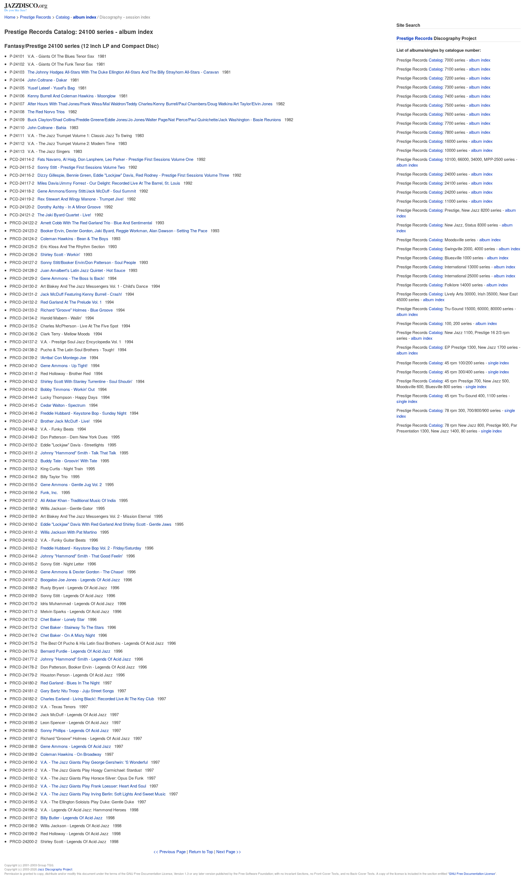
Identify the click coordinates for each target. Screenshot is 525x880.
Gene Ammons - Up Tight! (64, 365)
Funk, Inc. (49, 492)
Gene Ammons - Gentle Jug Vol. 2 (71, 484)
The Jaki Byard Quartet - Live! (64, 214)
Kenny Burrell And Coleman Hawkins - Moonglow (72, 95)
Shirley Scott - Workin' (60, 254)
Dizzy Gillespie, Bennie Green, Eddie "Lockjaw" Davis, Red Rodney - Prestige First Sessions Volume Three (133, 175)
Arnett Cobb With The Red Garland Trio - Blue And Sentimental (96, 222)
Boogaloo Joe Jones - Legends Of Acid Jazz (80, 579)
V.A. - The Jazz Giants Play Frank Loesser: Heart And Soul (93, 786)
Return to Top (201, 851)
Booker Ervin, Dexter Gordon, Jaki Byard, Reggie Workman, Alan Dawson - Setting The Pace (123, 230)
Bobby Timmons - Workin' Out (67, 389)
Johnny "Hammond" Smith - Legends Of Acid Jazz (85, 659)
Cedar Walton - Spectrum (63, 405)
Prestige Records (35, 17)
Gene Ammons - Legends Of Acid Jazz (75, 746)
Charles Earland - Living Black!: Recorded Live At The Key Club (97, 698)
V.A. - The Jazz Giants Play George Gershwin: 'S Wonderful (94, 762)
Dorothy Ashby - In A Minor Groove (69, 207)
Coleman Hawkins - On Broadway (70, 754)
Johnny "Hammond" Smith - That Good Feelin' (81, 556)
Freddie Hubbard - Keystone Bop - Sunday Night (83, 413)
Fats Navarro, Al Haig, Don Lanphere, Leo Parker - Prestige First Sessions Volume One (115, 159)
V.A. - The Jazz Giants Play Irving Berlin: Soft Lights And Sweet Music (103, 794)
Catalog (62, 17)
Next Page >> (228, 851)
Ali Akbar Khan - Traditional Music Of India (78, 500)
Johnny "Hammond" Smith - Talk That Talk (78, 452)
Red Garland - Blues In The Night (70, 683)
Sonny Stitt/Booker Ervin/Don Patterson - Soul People (88, 262)
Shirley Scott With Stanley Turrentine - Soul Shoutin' (86, 381)
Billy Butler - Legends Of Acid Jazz (71, 817)
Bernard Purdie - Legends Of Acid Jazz (75, 651)
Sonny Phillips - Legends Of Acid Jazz (74, 730)
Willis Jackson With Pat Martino (68, 532)
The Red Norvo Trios (46, 111)
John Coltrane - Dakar (47, 80)
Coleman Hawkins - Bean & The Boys (74, 238)
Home (9, 17)
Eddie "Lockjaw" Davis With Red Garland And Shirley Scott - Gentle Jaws (105, 524)
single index (498, 362)
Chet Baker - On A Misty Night (67, 635)
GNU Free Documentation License (472, 873)
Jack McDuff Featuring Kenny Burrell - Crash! (81, 294)
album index (84, 17)
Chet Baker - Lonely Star (62, 619)
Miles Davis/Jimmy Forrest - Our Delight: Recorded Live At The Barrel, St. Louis (108, 183)
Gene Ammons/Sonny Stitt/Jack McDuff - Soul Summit (86, 191)
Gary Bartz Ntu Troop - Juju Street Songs (77, 690)
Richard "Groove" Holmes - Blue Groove (76, 310)
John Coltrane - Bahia (47, 127)
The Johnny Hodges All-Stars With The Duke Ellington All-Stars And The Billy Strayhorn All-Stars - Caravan (123, 72)
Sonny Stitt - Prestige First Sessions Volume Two (81, 167)
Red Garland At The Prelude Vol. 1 (71, 302)
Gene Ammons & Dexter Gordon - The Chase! (82, 571)
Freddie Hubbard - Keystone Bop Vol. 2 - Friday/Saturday (90, 548)
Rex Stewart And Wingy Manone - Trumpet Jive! (80, 199)
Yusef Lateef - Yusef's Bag (51, 88)
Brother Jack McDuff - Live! (65, 421)
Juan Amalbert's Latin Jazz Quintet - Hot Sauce (82, 270)
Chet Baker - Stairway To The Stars (72, 627)
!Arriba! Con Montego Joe (63, 357)
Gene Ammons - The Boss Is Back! (72, 278)
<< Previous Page (169, 851)
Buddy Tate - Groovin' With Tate (68, 460)
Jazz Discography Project (55, 869)
